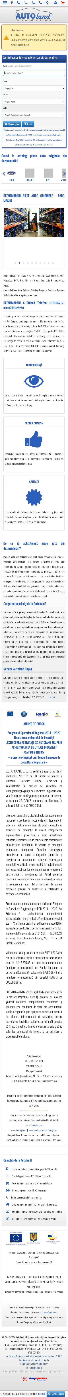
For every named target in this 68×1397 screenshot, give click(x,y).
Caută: (17, 66)
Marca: (5, 94)
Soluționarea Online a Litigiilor (34, 1364)
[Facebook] (12, 3)
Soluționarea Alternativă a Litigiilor (34, 1360)
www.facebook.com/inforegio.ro (43, 1130)
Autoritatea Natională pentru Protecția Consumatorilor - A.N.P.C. (34, 1356)
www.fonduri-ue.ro (34, 1125)
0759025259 (16, 307)
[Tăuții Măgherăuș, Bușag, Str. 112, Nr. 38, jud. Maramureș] (47, 3)
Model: (5, 107)
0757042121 (57, 302)
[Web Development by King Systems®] (34, 1378)
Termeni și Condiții (34, 1367)
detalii (41, 1393)
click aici (51, 697)
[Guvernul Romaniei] (34, 1238)
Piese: (5, 81)
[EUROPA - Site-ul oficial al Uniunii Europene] (15, 1238)
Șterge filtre (13, 124)
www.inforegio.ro (18, 1130)
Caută (29, 124)
